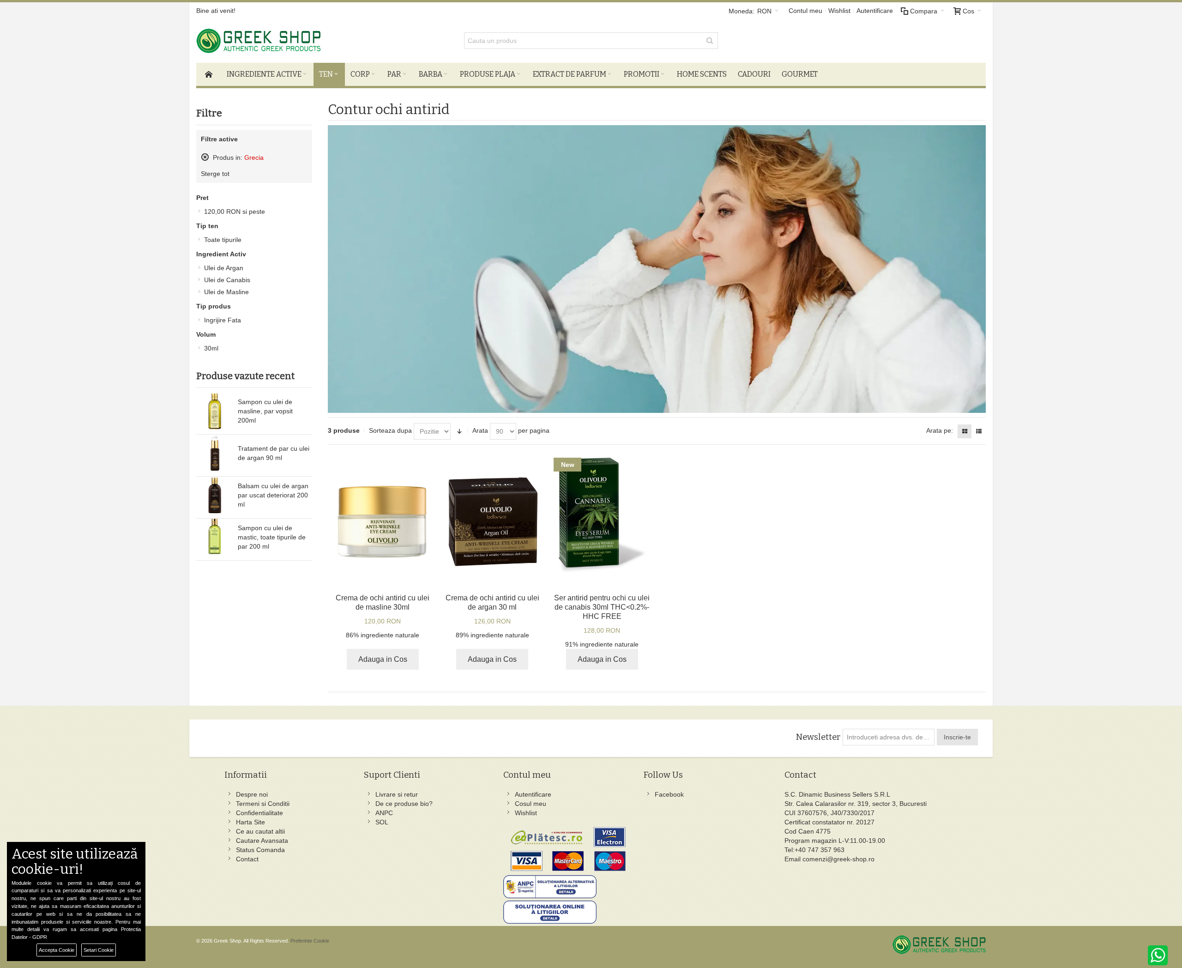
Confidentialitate (259, 813)
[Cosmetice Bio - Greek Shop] (300, 41)
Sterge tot (215, 173)
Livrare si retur (396, 794)
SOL (381, 822)
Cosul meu (530, 803)
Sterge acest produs (205, 157)
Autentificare (874, 10)
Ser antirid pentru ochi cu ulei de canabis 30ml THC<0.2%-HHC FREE (602, 607)
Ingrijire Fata (222, 320)
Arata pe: (939, 430)
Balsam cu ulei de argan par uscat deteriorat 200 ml (273, 495)
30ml (211, 348)
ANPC (384, 813)
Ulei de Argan (223, 268)
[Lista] (979, 431)
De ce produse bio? (404, 803)
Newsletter (818, 737)
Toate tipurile (222, 239)
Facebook (669, 794)
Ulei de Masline (226, 292)
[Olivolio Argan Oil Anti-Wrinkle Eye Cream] (492, 522)
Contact (247, 859)
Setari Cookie (99, 950)
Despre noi (252, 794)
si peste (234, 211)
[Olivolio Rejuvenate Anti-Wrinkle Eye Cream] (382, 522)
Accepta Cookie (56, 950)
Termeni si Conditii (262, 803)
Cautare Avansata (262, 840)
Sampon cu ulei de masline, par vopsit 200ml (265, 411)
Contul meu (805, 10)
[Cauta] (710, 40)
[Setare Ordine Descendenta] (459, 431)
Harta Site (250, 822)
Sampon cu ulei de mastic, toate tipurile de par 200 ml (272, 537)
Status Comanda (260, 849)
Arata (480, 430)
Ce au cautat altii (260, 831)
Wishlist (839, 10)
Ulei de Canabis (227, 280)
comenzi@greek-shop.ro (838, 859)
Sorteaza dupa (390, 430)
